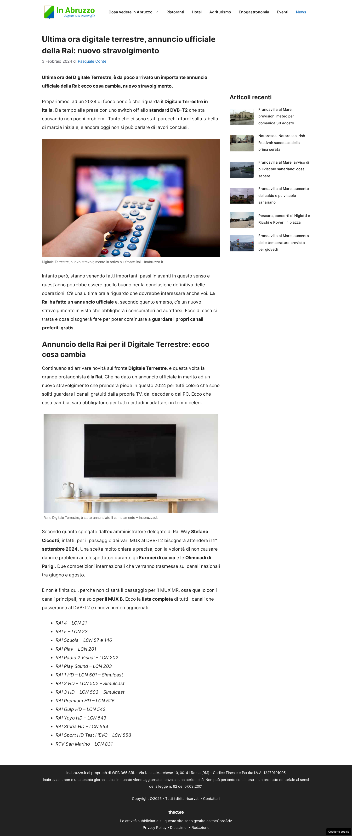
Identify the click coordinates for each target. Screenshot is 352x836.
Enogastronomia (254, 12)
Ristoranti (175, 12)
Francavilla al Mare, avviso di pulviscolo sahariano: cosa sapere (283, 169)
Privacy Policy (154, 827)
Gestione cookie (338, 831)
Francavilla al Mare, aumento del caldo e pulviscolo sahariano (283, 195)
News (301, 12)
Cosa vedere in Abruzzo (130, 12)
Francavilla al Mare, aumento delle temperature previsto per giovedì (283, 242)
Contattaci (211, 798)
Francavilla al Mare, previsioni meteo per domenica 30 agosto (276, 116)
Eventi (282, 12)
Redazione (201, 827)
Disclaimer (179, 827)
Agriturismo (220, 12)
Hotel (197, 12)
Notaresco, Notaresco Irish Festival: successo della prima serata (281, 142)
